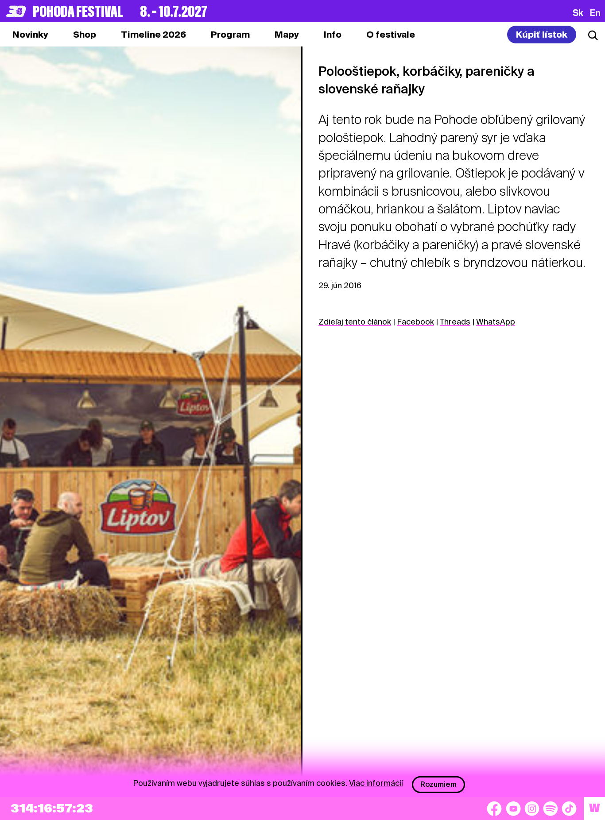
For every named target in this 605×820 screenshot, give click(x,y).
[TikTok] (569, 808)
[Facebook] (494, 808)
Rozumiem (438, 784)
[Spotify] (550, 808)
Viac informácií (376, 782)
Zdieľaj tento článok (354, 321)
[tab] (84, 34)
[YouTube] (513, 808)
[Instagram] (531, 808)
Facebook (415, 321)
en (595, 12)
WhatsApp (495, 321)
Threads (455, 321)
